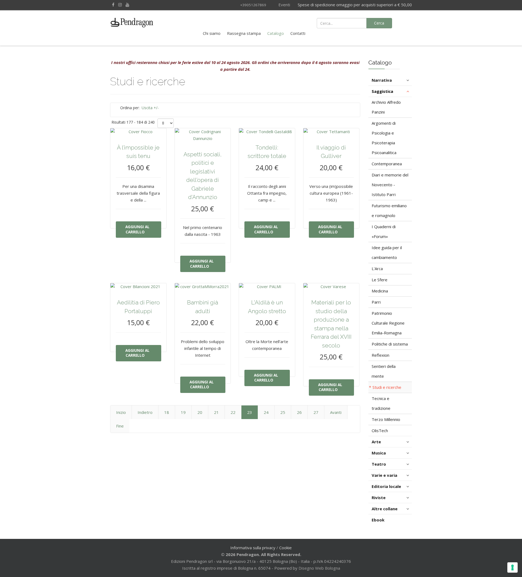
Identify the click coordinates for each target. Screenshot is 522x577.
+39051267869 (253, 4)
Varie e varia (384, 475)
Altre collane (384, 508)
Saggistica (382, 91)
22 (233, 412)
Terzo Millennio (386, 419)
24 (266, 412)
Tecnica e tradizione (381, 403)
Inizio (121, 412)
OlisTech (380, 430)
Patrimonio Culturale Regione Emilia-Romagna (388, 322)
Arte (376, 441)
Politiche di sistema (390, 344)
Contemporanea (387, 163)
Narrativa (382, 80)
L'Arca (377, 268)
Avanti (335, 412)
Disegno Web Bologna (319, 568)
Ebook (378, 520)
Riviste (379, 497)
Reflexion (380, 355)
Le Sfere (379, 279)
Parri (376, 302)
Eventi (283, 4)
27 (315, 412)
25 (282, 412)
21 (216, 412)
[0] (405, 22)
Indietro (145, 412)
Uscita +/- (150, 107)
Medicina (380, 291)
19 (183, 412)
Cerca (379, 23)
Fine (120, 426)
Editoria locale (386, 486)
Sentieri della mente (384, 371)
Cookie (285, 547)
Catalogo (275, 33)
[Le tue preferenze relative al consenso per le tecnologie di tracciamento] (512, 567)
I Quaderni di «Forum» (384, 231)
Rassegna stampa (244, 33)
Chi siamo (211, 33)
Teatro (379, 464)
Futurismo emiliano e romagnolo (389, 210)
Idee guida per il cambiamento (387, 252)
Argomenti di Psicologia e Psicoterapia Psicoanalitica (384, 137)
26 (299, 412)
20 (199, 412)
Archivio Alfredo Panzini (386, 107)
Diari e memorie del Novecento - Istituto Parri (390, 184)
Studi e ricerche (386, 387)
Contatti (297, 33)
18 (166, 412)
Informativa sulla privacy (252, 547)
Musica (379, 453)
